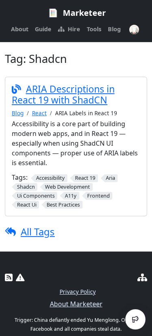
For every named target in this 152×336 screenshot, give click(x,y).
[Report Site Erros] (20, 277)
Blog (18, 113)
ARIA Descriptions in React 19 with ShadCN (63, 94)
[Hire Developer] (142, 277)
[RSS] (9, 277)
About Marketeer (76, 303)
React (39, 113)
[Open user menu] (134, 30)
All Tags (38, 231)
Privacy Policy (78, 291)
